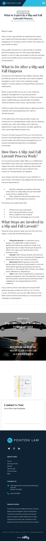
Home (9, 461)
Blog (8, 473)
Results (9, 466)
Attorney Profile (12, 463)
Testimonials (11, 468)
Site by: (19, 537)
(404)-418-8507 (15, 493)
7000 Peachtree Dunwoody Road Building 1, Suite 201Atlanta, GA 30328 (24, 487)
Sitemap (23, 534)
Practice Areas (12, 471)
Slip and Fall (23, 12)
